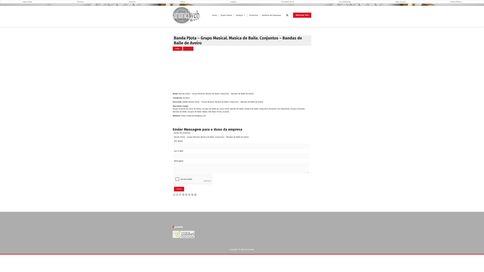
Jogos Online (27, 2)
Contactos (253, 15)
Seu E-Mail (178, 151)
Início (214, 15)
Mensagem (178, 161)
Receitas (80, 2)
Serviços (239, 15)
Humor (183, 2)
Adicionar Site (302, 15)
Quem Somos (226, 15)
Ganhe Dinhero (456, 2)
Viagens (233, 2)
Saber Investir (400, 2)
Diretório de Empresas (271, 15)
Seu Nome (178, 141)
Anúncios (132, 2)
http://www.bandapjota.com (193, 116)
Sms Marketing (344, 2)
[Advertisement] (242, 71)
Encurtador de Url (287, 2)
